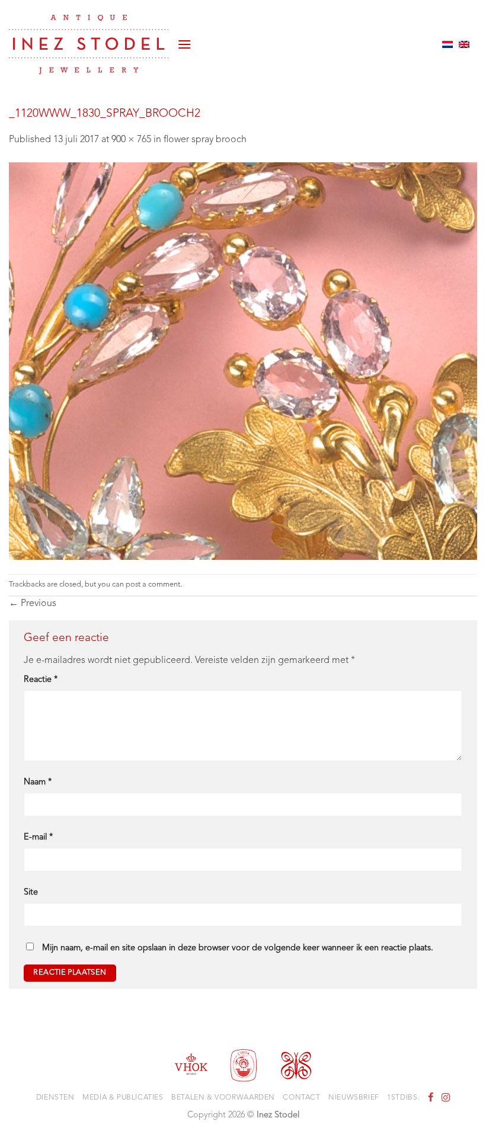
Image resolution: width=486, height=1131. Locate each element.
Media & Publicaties (123, 1097)
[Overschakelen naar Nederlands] (447, 44)
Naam (38, 782)
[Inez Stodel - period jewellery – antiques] (88, 44)
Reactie (40, 679)
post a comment (153, 584)
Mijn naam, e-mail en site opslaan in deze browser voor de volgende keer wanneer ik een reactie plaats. (237, 948)
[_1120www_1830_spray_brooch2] (243, 361)
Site (31, 892)
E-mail (38, 837)
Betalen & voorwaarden (223, 1097)
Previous (32, 603)
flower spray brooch (205, 140)
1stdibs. (403, 1097)
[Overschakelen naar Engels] (464, 44)
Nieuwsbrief (353, 1097)
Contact (301, 1097)
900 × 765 (131, 140)
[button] (184, 44)
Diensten (55, 1097)
